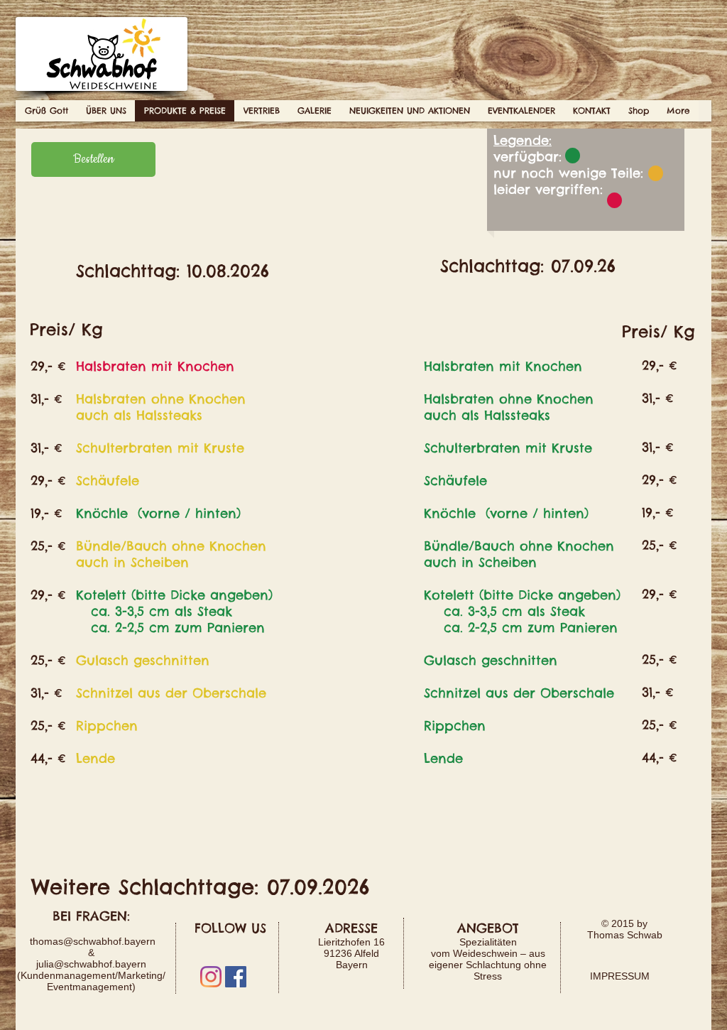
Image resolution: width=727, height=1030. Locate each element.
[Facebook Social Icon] (235, 976)
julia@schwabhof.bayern (91, 964)
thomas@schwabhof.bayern (92, 941)
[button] (106, 110)
